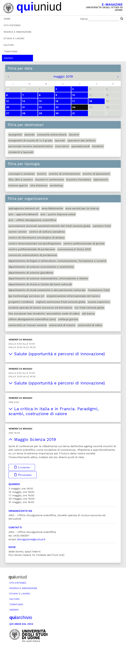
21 (23, 107)
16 (56, 101)
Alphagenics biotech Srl (24, 208)
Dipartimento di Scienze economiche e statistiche (41, 266)
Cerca (84, 18)
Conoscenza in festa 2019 (74, 249)
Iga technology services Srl (26, 296)
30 (57, 113)
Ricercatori (62, 146)
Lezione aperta (18, 185)
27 (7, 113)
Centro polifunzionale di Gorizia (83, 243)
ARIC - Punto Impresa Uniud (58, 214)
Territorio (10, 51)
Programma (24, 474)
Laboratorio (101, 179)
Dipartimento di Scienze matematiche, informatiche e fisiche (48, 278)
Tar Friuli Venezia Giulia (89, 307)
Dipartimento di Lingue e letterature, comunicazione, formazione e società (57, 260)
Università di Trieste (62, 325)
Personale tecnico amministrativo (31, 146)
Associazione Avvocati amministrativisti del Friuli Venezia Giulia (49, 225)
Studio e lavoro (14, 38)
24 (73, 107)
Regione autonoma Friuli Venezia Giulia (60, 301)
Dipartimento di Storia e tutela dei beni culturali (40, 284)
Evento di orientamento (64, 173)
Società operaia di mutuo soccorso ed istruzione (40, 307)
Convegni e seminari (22, 173)
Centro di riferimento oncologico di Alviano (36, 237)
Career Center (18, 231)
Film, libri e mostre (21, 179)
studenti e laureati (21, 152)
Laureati (60, 140)
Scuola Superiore (99, 301)
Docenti (74, 134)
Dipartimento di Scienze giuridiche (31, 272)
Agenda (8, 58)
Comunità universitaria (51, 134)
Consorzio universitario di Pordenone (33, 255)
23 (56, 107)
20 (7, 107)
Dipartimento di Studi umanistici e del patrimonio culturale (47, 290)
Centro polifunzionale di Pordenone (32, 249)
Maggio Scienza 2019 (34, 439)
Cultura (9, 45)
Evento (41, 173)
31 (73, 113)
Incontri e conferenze (49, 179)
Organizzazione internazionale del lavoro (73, 296)
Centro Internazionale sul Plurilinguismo (35, 243)
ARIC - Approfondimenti (23, 214)
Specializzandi (80, 146)
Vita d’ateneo (12, 25)
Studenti (97, 146)
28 (23, 113)
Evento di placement (96, 173)
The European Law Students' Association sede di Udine (44, 313)
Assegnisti (15, 134)
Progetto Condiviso (21, 301)
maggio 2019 (63, 76)
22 (40, 107)
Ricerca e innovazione (17, 32)
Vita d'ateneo (38, 185)
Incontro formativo (78, 179)
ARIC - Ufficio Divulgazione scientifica (32, 220)
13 (7, 101)
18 (90, 101)
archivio (20, 617)
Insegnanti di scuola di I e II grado (30, 140)
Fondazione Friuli (98, 290)
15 (40, 101)
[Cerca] (121, 18)
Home (7, 18)
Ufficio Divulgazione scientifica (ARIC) (32, 319)
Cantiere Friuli (102, 225)
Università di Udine (90, 325)
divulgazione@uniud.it (31, 539)
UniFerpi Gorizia (68, 319)
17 (73, 101)
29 (40, 113)
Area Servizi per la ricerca (82, 208)
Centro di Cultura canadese (47, 231)
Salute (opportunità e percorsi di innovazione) (59, 353)
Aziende (29, 134)
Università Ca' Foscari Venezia (28, 325)
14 (23, 101)
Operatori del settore (81, 140)
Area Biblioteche (52, 208)
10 (73, 95)
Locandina (23, 467)
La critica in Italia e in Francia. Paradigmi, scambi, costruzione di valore (53, 411)
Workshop (56, 185)
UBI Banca (88, 313)
